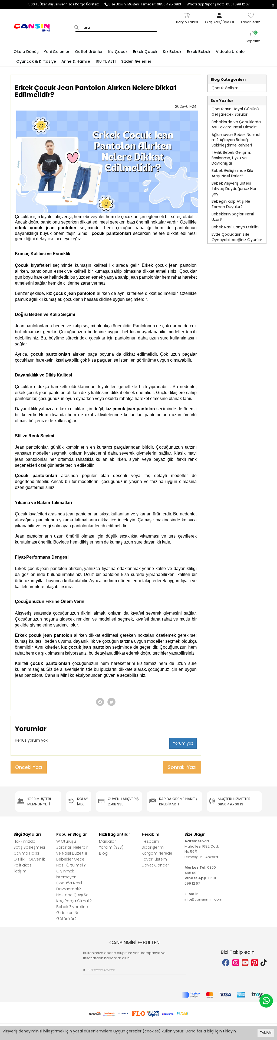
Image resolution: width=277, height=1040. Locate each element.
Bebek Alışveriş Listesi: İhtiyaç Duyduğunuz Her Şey (234, 188)
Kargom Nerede (157, 853)
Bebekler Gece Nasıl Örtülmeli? (71, 862)
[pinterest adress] (254, 963)
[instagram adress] (235, 963)
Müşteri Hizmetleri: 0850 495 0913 (157, 4)
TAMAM (266, 1032)
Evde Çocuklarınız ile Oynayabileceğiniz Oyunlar (237, 237)
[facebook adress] (226, 963)
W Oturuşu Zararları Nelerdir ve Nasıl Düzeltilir (72, 847)
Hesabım (150, 841)
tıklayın (229, 1031)
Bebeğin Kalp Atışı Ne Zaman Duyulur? (231, 204)
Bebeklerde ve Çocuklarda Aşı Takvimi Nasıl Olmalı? (236, 124)
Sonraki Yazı (182, 767)
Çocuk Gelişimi (225, 88)
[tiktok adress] (263, 963)
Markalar (107, 841)
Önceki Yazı (28, 767)
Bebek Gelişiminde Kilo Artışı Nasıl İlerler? (232, 173)
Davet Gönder (155, 865)
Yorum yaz (183, 743)
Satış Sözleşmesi (29, 847)
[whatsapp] (266, 1001)
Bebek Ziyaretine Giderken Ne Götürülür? (72, 912)
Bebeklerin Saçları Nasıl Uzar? (233, 216)
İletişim (20, 871)
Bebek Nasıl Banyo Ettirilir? (235, 227)
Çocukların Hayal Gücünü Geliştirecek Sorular (235, 111)
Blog (103, 853)
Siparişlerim (153, 847)
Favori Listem (154, 859)
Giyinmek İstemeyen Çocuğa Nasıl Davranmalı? (69, 880)
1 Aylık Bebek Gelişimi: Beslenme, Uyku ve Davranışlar (231, 158)
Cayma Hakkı (26, 853)
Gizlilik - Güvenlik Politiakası (29, 862)
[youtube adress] (245, 963)
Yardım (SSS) (111, 847)
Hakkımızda (24, 841)
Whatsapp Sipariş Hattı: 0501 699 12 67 (218, 4)
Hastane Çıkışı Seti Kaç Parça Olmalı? (74, 898)
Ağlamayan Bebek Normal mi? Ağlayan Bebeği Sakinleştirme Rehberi (236, 140)
